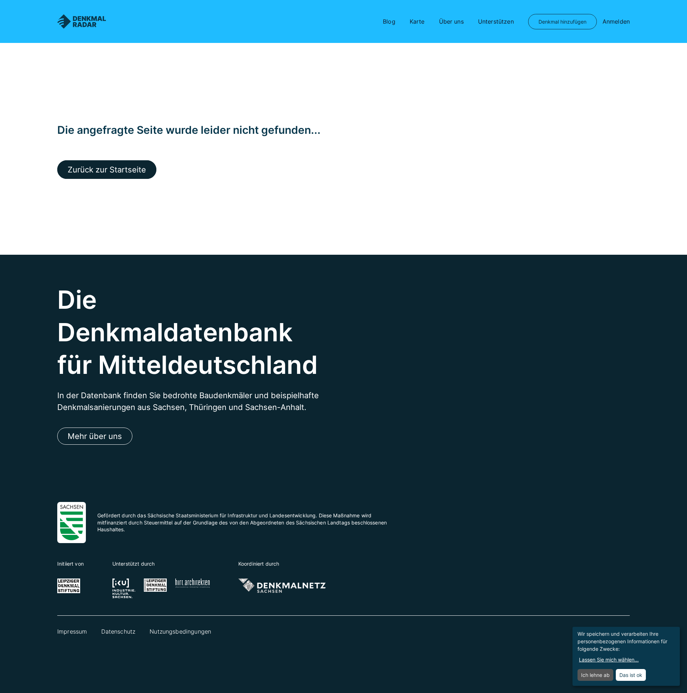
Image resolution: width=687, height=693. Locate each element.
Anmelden (616, 21)
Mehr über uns (95, 436)
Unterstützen (496, 21)
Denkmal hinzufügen (562, 22)
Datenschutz (118, 631)
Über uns (451, 21)
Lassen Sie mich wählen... (609, 660)
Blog (389, 21)
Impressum (72, 631)
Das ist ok (630, 675)
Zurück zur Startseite (107, 169)
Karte (417, 21)
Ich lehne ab (595, 675)
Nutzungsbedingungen (180, 631)
